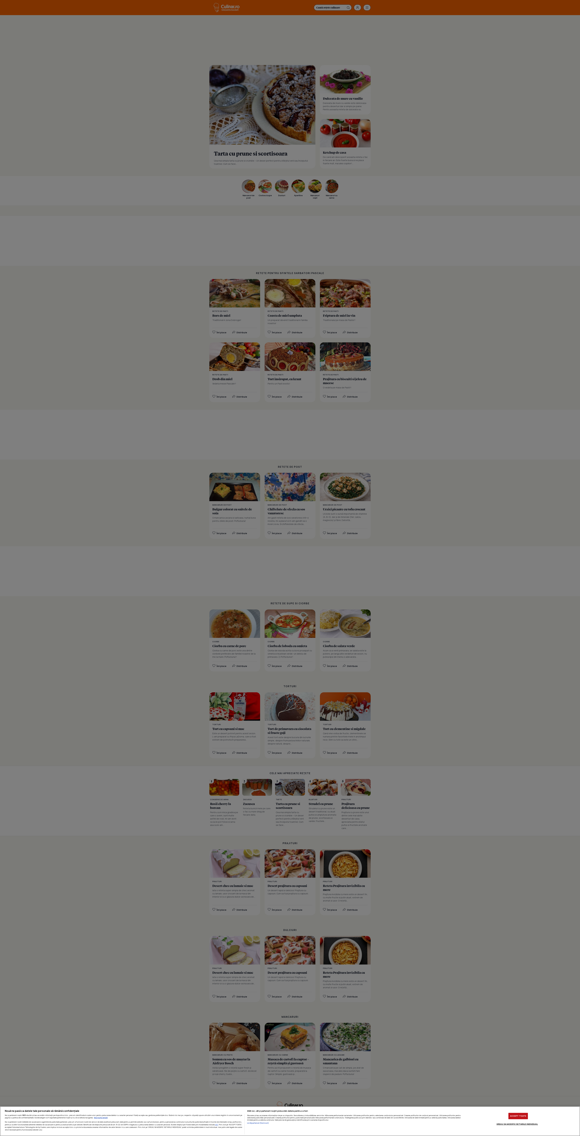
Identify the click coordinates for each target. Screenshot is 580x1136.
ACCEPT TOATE (518, 1116)
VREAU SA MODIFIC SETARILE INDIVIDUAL (517, 1124)
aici (216, 1124)
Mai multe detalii (101, 1117)
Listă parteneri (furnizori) (258, 1123)
